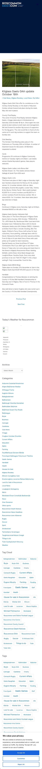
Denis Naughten (9, 577)
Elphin (4, 446)
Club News (7, 98)
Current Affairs (7, 439)
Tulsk (31, 643)
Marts (4, 492)
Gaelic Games (7, 459)
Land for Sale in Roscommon (12, 482)
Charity (26, 568)
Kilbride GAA (16, 602)
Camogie (5, 423)
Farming (5, 449)
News (4, 499)
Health (4, 466)
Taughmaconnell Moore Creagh (13, 535)
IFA (34, 597)
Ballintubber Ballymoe (9, 406)
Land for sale (8, 606)
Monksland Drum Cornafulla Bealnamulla (16, 495)
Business (5, 419)
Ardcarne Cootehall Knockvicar (13, 383)
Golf (33, 587)
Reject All (21, 764)
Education (5, 443)
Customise (21, 758)
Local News (28, 98)
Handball (5, 462)
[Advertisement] (21, 31)
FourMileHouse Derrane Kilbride (13, 453)
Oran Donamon (7, 502)
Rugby (4, 519)
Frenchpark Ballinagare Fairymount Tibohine (17, 456)
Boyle (4, 416)
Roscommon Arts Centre (12, 620)
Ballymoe (33, 559)
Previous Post (21, 299)
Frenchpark (7, 587)
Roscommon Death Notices (11, 509)
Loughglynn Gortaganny (10, 489)
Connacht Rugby (10, 573)
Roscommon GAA (11, 634)
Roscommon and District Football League (18, 615)
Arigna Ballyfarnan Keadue (11, 386)
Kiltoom (27, 602)
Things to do (6, 538)
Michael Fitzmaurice (12, 611)
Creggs (4, 433)
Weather (5, 545)
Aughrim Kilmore (7, 393)
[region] (21, 750)
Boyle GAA (15, 563)
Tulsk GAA (7, 648)
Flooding (33, 582)
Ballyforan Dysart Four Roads (12, 410)
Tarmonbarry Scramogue (10, 532)
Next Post (21, 304)
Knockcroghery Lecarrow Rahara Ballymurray (18, 479)
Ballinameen (6, 400)
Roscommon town (28, 634)
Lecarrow (19, 606)
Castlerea (5, 426)
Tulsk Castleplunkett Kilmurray (12, 542)
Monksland (27, 611)
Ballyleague (6, 413)
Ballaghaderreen (7, 396)
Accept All (21, 753)
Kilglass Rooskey (17, 98)
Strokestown (6, 528)
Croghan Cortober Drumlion (11, 436)
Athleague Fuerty (8, 390)
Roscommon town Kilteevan (12, 515)
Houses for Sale (7, 469)
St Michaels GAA (27, 638)
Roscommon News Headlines (12, 512)
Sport (4, 525)
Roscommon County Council (13, 624)
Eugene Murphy (10, 582)
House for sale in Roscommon (16, 597)
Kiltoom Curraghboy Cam (11, 476)
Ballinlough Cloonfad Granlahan (13, 403)
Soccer (4, 522)
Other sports (6, 505)
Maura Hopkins (31, 606)
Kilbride (6, 602)
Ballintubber (23, 559)
